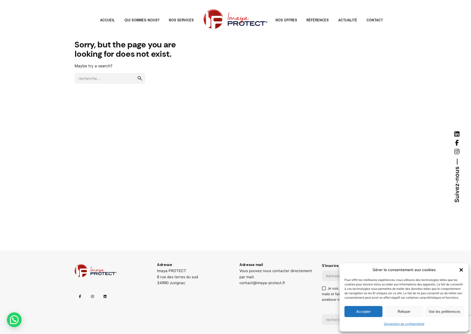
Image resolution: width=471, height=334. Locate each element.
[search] (139, 78)
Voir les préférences (444, 311)
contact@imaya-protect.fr (262, 282)
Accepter (363, 311)
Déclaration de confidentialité (404, 324)
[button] (461, 269)
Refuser (404, 311)
